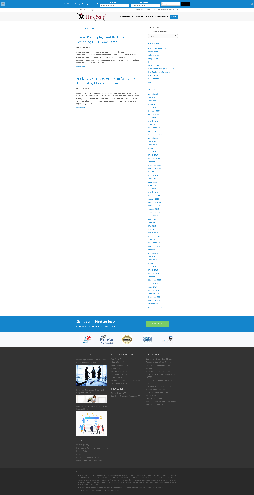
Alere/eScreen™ (117, 362)
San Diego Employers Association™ (125, 396)
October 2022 (153, 114)
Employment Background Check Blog (164, 9)
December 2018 (154, 165)
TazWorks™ (116, 359)
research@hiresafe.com (94, 10)
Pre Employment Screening (159, 72)
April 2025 (152, 108)
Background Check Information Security (92, 448)
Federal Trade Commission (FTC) (159, 380)
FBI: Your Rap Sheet (154, 399)
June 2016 (152, 260)
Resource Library (83, 454)
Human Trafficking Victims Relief (89, 460)
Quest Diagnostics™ (119, 374)
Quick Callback (156, 27)
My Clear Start (151, 395)
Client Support (161, 16)
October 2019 (153, 131)
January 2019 (153, 162)
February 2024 (154, 111)
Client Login (139, 9)
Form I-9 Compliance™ (120, 365)
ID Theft (149, 368)
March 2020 (153, 121)
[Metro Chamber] (167, 339)
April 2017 (152, 229)
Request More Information (160, 31)
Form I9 (151, 62)
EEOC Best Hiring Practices (87, 457)
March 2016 (153, 270)
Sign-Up (173, 16)
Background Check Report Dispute (159, 359)
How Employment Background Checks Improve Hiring (91, 408)
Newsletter (148, 9)
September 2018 (155, 172)
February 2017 (154, 236)
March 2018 (153, 192)
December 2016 (154, 243)
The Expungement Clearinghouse (159, 405)
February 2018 (154, 196)
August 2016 (153, 253)
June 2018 (152, 182)
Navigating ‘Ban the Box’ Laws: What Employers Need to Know (91, 361)
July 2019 (152, 141)
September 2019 (155, 135)
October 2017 (153, 209)
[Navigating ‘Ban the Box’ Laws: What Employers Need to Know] (91, 375)
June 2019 (152, 145)
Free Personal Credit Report (157, 389)
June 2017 (152, 223)
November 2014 (154, 300)
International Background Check (161, 69)
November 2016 (154, 246)
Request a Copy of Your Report (158, 362)
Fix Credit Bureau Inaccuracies (158, 365)
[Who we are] (127, 339)
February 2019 (154, 158)
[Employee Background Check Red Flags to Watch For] (91, 399)
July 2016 (152, 256)
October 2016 (153, 250)
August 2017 (153, 216)
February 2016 (154, 273)
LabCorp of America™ (120, 371)
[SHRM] (147, 339)
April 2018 (152, 189)
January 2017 (153, 240)
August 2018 (153, 175)
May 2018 (152, 185)
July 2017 (152, 219)
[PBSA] (106, 339)
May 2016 (152, 263)
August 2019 (153, 138)
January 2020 (153, 125)
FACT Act (149, 383)
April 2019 (152, 152)
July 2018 (152, 179)
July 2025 (152, 97)
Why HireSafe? (149, 16)
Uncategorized (154, 82)
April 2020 (152, 118)
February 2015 (154, 290)
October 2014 (153, 304)
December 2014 (154, 297)
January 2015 (153, 294)
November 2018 (154, 168)
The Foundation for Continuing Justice (161, 402)
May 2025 (152, 104)
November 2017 (154, 206)
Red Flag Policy (82, 445)
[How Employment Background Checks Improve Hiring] (91, 423)
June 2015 (152, 287)
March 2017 (153, 233)
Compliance (138, 16)
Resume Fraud (154, 75)
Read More (80, 67)
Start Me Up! (157, 324)
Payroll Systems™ (118, 393)
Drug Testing (153, 59)
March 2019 (153, 155)
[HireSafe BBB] (86, 339)
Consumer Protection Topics (157, 392)
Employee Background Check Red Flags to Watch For (90, 391)
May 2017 (152, 226)
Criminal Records (155, 55)
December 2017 (154, 202)
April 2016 (152, 267)
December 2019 (154, 128)
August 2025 (153, 94)
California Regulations (157, 48)
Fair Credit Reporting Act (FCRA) (159, 386)
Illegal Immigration (155, 65)
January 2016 (153, 277)
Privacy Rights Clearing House (158, 371)
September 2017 (155, 213)
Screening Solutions (125, 16)
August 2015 (153, 283)
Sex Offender (153, 79)
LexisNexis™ (116, 368)
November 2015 (154, 280)
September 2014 (155, 307)
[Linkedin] (177, 9)
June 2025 (152, 101)
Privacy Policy (82, 451)
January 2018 (153, 199)
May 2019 (152, 148)
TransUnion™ (116, 378)
